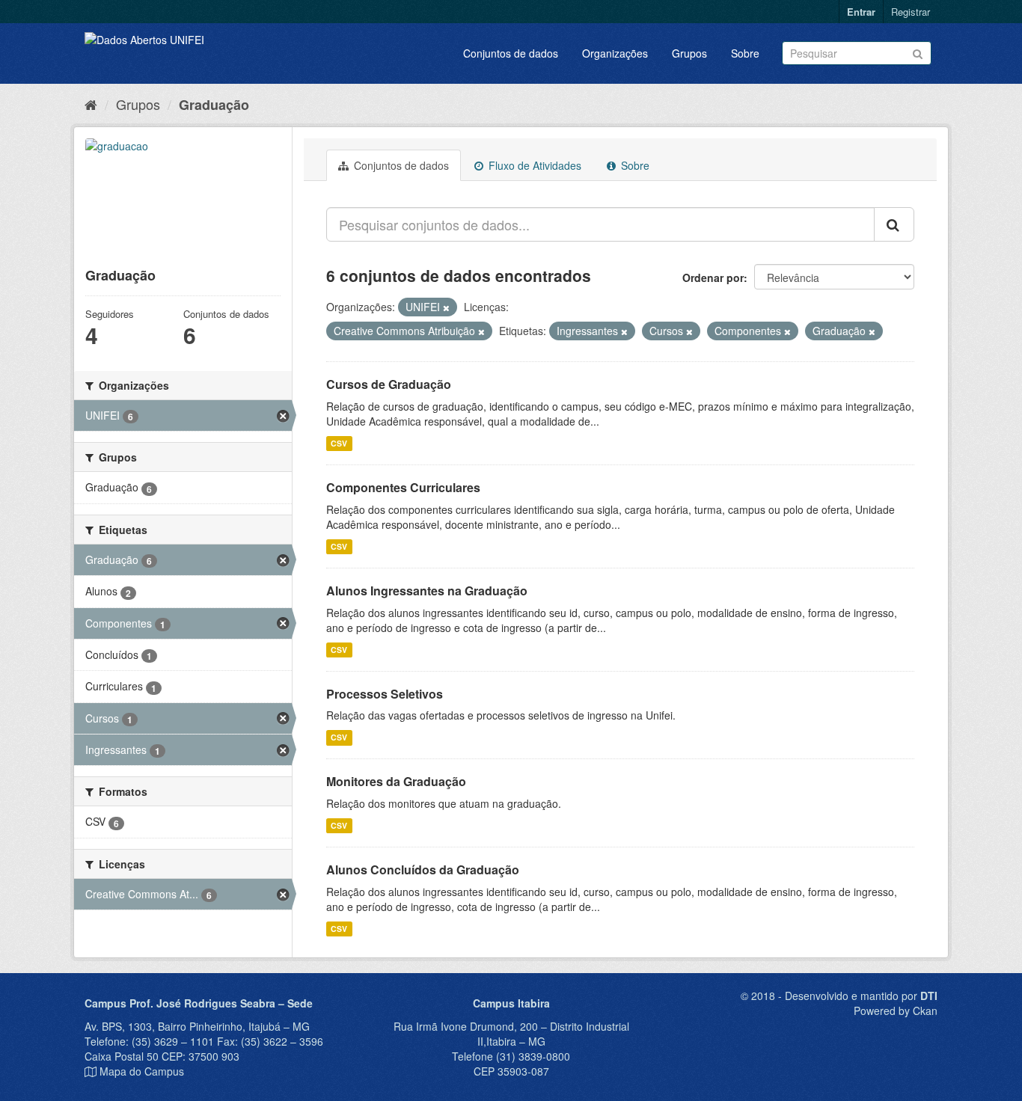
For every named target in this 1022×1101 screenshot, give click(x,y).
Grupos (689, 53)
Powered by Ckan (895, 1010)
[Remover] (446, 307)
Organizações (615, 53)
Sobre (745, 53)
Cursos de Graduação (388, 384)
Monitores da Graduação (396, 781)
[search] (894, 224)
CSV (339, 443)
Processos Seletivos (384, 693)
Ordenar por (713, 277)
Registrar (910, 11)
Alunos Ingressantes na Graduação (426, 590)
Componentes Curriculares (403, 487)
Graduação (214, 104)
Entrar (861, 11)
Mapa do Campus (142, 1071)
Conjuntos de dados (510, 53)
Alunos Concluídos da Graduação (422, 869)
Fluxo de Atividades (533, 165)
